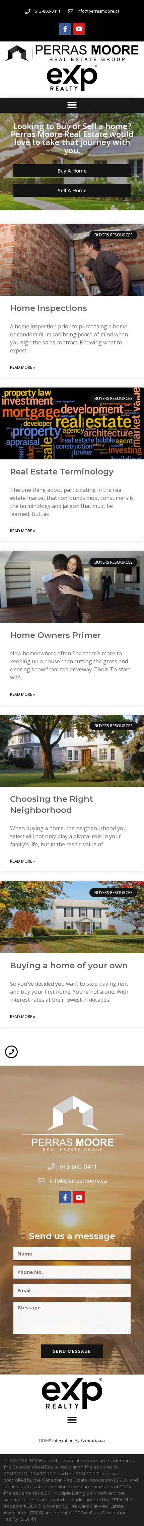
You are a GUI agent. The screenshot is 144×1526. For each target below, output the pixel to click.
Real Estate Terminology (62, 471)
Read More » (22, 367)
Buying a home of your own (69, 965)
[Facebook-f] (65, 29)
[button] (72, 105)
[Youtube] (79, 29)
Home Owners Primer (55, 635)
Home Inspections (48, 308)
